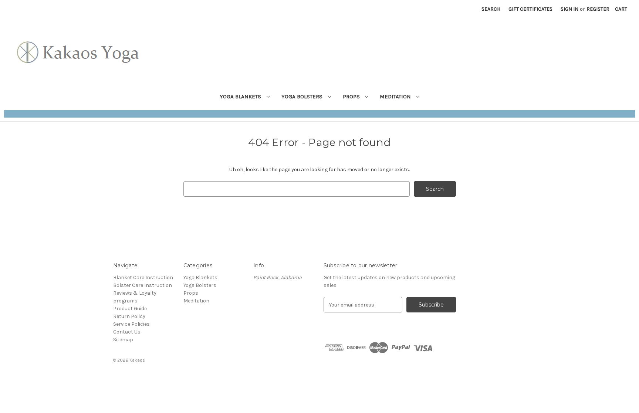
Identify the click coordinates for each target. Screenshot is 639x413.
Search (490, 9)
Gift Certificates (530, 9)
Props (352, 96)
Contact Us (127, 332)
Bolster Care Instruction (142, 285)
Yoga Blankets (241, 96)
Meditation (396, 96)
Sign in (569, 9)
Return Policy (129, 316)
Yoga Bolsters (302, 96)
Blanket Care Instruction (143, 277)
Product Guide (130, 308)
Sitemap (123, 339)
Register (597, 9)
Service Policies (131, 324)
